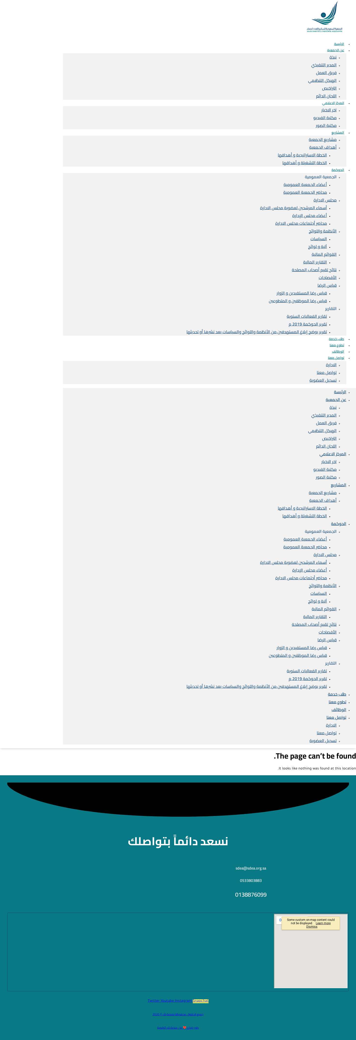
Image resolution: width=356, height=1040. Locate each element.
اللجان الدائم (326, 446)
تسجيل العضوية (323, 380)
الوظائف (339, 710)
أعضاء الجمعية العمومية (305, 184)
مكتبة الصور (326, 125)
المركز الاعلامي (333, 103)
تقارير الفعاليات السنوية (307, 316)
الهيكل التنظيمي (322, 80)
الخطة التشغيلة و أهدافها (304, 163)
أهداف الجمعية (323, 147)
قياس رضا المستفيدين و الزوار (302, 293)
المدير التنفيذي (324, 65)
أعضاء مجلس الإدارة (309, 215)
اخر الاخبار (329, 110)
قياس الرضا (327, 285)
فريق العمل (326, 73)
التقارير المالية (315, 262)
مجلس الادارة (325, 200)
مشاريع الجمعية (323, 139)
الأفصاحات (328, 277)
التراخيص (329, 88)
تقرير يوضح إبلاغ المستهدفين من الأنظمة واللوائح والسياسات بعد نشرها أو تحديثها (256, 332)
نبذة (333, 57)
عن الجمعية (335, 50)
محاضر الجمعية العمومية (305, 192)
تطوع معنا (337, 702)
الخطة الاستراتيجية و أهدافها (302, 155)
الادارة (331, 365)
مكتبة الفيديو (325, 118)
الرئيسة (340, 392)
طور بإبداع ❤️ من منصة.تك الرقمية (178, 1027)
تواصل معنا (336, 358)
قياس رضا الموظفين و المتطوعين (298, 301)
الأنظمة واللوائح (323, 231)
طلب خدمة (337, 694)
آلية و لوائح (317, 246)
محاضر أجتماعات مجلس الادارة (301, 223)
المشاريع (338, 132)
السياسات (318, 239)
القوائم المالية (324, 254)
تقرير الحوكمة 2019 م (308, 324)
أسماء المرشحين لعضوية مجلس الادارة (293, 208)
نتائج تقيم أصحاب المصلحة (314, 270)
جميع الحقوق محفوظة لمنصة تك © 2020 (178, 1014)
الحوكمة (338, 170)
